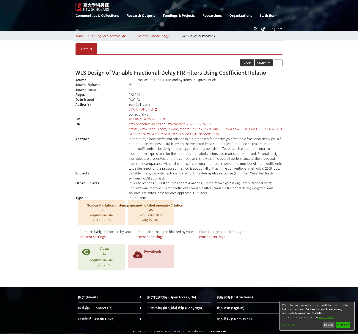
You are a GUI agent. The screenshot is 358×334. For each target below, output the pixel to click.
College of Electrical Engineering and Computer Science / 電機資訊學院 (110, 36)
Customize (288, 324)
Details (86, 48)
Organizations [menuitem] (240, 15)
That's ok (343, 324)
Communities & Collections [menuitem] (97, 15)
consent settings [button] (93, 236)
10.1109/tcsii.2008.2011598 (148, 119)
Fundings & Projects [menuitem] (179, 15)
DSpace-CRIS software (155, 331)
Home (80, 36)
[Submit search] (255, 28)
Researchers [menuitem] (212, 15)
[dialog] (317, 316)
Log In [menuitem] (275, 28)
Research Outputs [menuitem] (140, 15)
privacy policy (327, 317)
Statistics (263, 63)
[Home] (159, 5)
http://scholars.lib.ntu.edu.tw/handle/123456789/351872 (170, 124)
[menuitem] (268, 15)
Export (247, 63)
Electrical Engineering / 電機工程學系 (155, 36)
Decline (328, 324)
